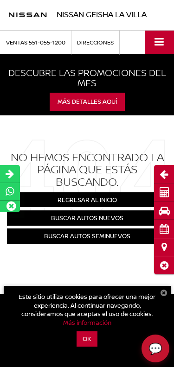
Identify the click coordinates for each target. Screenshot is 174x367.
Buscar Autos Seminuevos (87, 236)
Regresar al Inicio (87, 200)
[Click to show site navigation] (159, 42)
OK (87, 339)
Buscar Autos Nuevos (87, 218)
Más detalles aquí (87, 101)
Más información (87, 322)
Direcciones (95, 42)
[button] (164, 265)
